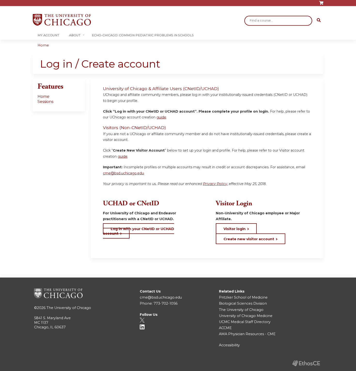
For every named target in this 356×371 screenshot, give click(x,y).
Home (43, 45)
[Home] (62, 20)
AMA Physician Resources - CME (247, 334)
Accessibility (229, 345)
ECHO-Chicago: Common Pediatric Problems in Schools (143, 35)
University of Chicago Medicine (245, 316)
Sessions (45, 101)
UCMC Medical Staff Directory (245, 322)
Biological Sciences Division (243, 303)
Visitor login (235, 229)
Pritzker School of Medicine (243, 297)
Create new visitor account (249, 239)
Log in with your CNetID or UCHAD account (138, 231)
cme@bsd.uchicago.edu (123, 173)
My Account (48, 35)
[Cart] (321, 4)
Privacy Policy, (215, 184)
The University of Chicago (68, 308)
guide (161, 117)
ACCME (225, 328)
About (75, 35)
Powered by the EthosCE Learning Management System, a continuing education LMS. (306, 363)
